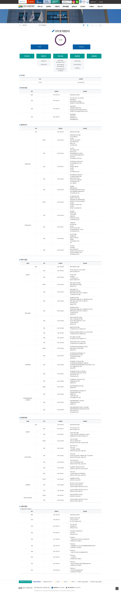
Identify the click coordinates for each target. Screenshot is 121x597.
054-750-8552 (60, 301)
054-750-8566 (60, 364)
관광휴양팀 (77, 56)
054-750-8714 (56, 545)
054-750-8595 (60, 342)
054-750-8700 (60, 500)
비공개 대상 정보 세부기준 (25, 581)
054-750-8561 (60, 373)
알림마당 (74, 6)
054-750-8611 (60, 428)
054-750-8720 (60, 189)
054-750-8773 (56, 117)
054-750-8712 (56, 519)
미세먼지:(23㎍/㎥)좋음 (82, 581)
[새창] (67, 2)
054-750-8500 (61, 587)
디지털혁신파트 (44, 64)
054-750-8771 (56, 100)
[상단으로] (117, 588)
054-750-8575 (60, 284)
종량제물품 (66, 6)
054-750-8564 (60, 348)
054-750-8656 (60, 441)
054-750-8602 (60, 490)
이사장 (60, 40)
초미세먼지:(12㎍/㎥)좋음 (96, 581)
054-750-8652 (60, 462)
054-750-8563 (60, 355)
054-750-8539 (60, 402)
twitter (88, 25)
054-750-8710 (56, 514)
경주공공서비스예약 (47, 2)
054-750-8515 (60, 179)
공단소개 (99, 6)
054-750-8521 (60, 250)
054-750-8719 (56, 532)
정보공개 (82, 6)
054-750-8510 (60, 132)
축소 (96, 25)
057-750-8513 (56, 539)
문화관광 (31, 1)
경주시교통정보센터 (38, 2)
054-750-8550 (60, 266)
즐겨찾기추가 (93, 2)
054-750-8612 (60, 455)
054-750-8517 (60, 227)
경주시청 (23, 1)
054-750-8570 (60, 337)
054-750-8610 (60, 424)
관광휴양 (48, 6)
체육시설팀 (60, 56)
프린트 (100, 25)
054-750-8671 (60, 473)
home (20, 25)
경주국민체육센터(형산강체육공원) (60, 65)
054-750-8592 (60, 333)
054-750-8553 (60, 277)
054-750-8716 (56, 557)
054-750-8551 (60, 270)
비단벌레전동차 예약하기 (55, 2)
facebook (84, 25)
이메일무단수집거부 (47, 581)
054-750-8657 (60, 448)
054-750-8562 (60, 311)
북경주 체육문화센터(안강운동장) (60, 69)
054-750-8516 (60, 153)
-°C (58, 581)
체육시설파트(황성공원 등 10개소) (60, 61)
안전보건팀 (27, 56)
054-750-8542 (60, 394)
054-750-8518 (60, 238)
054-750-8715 (56, 551)
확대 (92, 25)
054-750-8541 (60, 386)
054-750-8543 (60, 409)
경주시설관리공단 (25, 588)
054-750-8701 (60, 495)
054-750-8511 (60, 166)
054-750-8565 (60, 381)
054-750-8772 (56, 108)
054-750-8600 (60, 485)
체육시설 (39, 6)
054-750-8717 (56, 526)
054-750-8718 (56, 563)
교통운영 (57, 6)
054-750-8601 (60, 479)
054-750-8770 (56, 95)
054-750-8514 (60, 215)
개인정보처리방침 (37, 581)
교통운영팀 (94, 56)
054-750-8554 (60, 320)
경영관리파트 (43, 61)
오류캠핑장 (77, 68)
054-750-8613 (60, 434)
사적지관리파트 (77, 61)
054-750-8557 (60, 292)
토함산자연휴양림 (77, 64)
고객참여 (91, 6)
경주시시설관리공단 (26, 6)
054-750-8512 (60, 140)
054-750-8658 (60, 467)
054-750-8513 (60, 202)
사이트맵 (101, 2)
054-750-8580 (60, 328)
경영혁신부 (43, 56)
